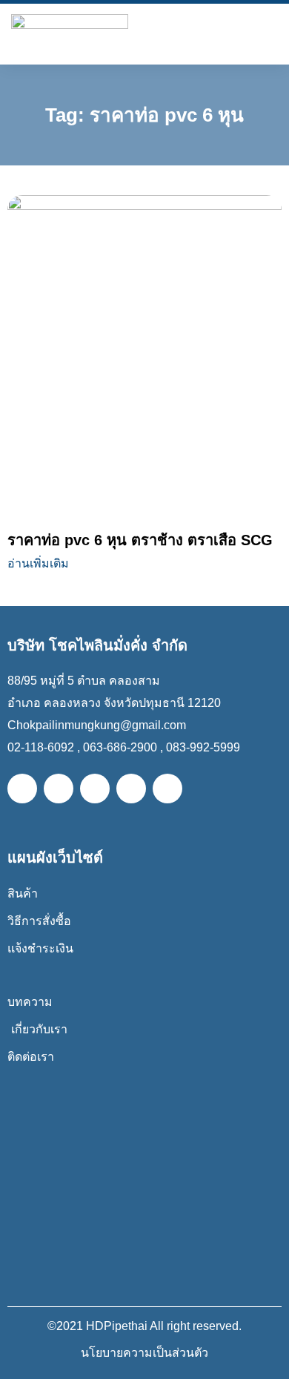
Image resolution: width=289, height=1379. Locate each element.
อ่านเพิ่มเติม (38, 563)
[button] (268, 30)
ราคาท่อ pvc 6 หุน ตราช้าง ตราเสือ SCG (140, 540)
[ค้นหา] (238, 30)
